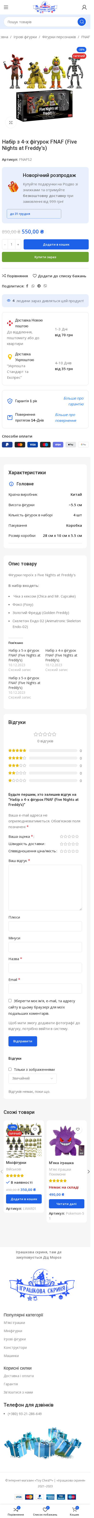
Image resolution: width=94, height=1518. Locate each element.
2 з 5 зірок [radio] (65, 836)
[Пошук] (82, 22)
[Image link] (45, 1285)
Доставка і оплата (19, 1375)
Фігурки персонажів (59, 36)
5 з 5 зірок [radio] (77, 836)
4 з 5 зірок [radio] (73, 836)
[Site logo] (45, 6)
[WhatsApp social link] (33, 286)
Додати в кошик (56, 244)
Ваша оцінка (20, 836)
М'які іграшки (14, 1322)
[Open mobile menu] (6, 7)
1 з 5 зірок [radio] (61, 836)
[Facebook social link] (27, 286)
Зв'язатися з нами (18, 1392)
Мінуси (14, 937)
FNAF (85, 36)
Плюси (14, 917)
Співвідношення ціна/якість (32, 851)
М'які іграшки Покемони (60, 1171)
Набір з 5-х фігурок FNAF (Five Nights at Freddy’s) (24, 655)
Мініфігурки (13, 1330)
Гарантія (11, 1384)
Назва (15, 958)
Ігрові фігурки (25, 36)
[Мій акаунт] (84, 7)
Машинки (11, 1355)
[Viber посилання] (45, 286)
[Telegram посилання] (39, 286)
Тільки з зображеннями (34, 1069)
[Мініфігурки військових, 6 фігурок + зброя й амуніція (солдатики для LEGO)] (24, 1140)
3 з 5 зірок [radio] (69, 836)
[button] (24, 1199)
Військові (13, 1169)
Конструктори (15, 1347)
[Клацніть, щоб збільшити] (11, 122)
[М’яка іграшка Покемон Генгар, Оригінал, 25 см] (67, 1141)
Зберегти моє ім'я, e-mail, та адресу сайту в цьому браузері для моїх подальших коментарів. (41, 1007)
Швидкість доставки (26, 844)
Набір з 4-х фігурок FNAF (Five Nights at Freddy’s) (61, 655)
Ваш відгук (19, 860)
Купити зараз (45, 257)
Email (14, 979)
